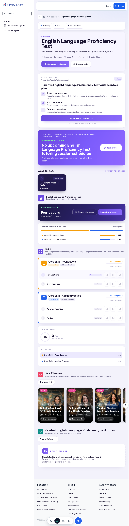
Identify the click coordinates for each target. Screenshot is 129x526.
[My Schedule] (69, 521)
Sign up (121, 6)
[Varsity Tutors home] (13, 5)
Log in (108, 6)
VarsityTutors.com (107, 509)
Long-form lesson (108, 212)
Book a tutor (112, 148)
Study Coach (73, 501)
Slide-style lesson (86, 212)
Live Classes (42, 505)
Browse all (45, 382)
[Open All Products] (78, 520)
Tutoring (46, 26)
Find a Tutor (104, 489)
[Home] (44, 17)
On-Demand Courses (46, 509)
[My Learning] (57, 521)
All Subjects (42, 489)
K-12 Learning (104, 501)
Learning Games (75, 513)
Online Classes (105, 497)
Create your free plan (80, 118)
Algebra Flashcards (45, 493)
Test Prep (103, 493)
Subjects (53, 17)
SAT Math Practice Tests (47, 497)
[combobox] (19, 13)
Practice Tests (76, 26)
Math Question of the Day (47, 501)
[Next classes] (125, 405)
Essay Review (73, 505)
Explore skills (82, 64)
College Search (105, 505)
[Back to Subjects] (40, 17)
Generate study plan (56, 64)
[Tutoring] (63, 521)
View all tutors (46, 439)
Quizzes (60, 26)
